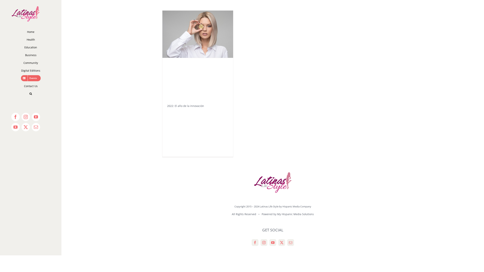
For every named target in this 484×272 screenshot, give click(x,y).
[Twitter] (281, 242)
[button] (30, 94)
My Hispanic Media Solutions (295, 214)
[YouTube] (272, 242)
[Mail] (290, 242)
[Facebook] (255, 242)
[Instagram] (264, 242)
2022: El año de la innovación (185, 106)
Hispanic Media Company (296, 206)
